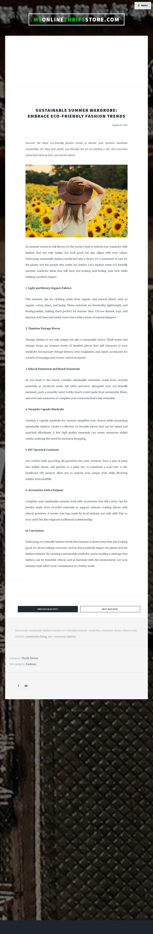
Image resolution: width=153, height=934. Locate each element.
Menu (144, 5)
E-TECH (72, 710)
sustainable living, (37, 636)
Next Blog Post (110, 609)
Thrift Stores (29, 658)
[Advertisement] (76, 63)
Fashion (31, 664)
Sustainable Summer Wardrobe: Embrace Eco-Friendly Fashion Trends (77, 113)
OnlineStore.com (76, 19)
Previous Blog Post (48, 609)
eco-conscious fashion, (62, 636)
